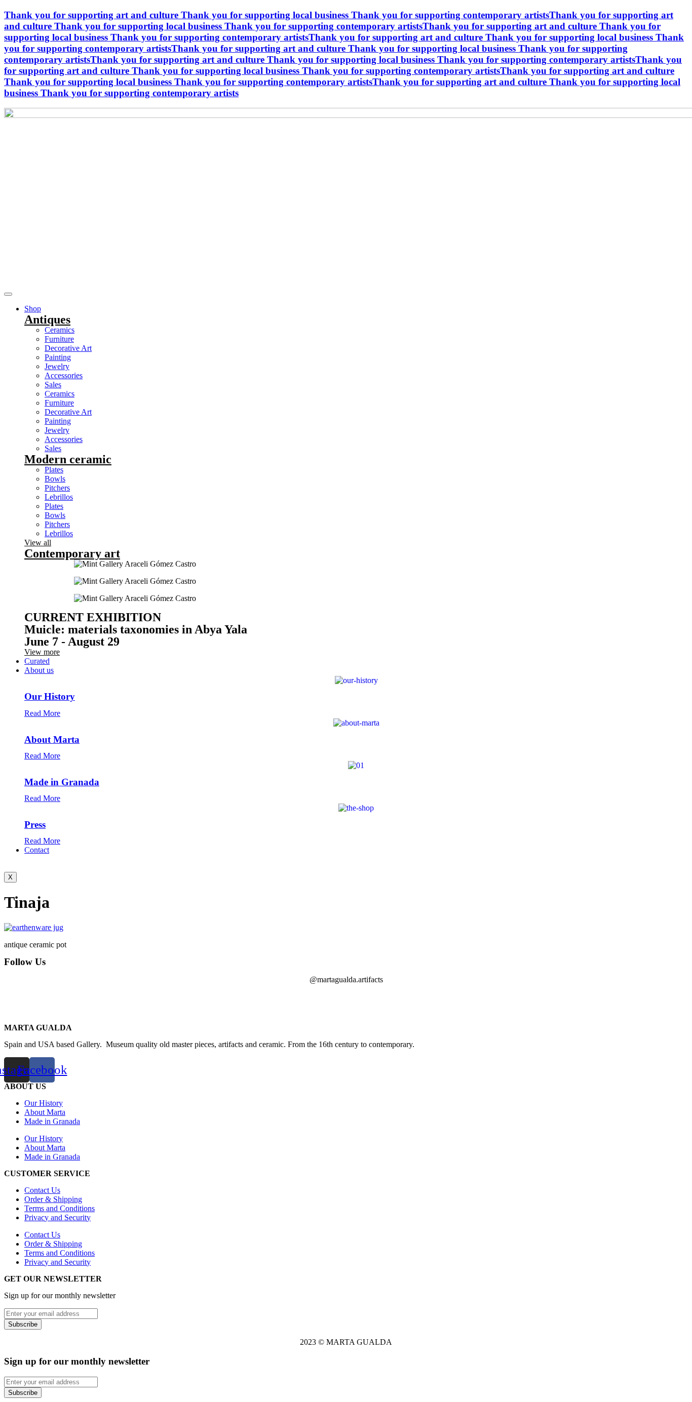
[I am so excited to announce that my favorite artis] (44, 1001)
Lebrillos (59, 497)
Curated (37, 661)
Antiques (47, 319)
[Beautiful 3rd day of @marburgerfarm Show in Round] (271, 1001)
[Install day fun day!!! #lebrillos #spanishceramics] (195, 1001)
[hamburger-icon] (8, 294)
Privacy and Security (57, 1217)
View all (37, 542)
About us (39, 670)
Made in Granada (61, 782)
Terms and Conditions (59, 1208)
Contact (36, 850)
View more (42, 652)
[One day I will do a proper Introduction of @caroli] (346, 1001)
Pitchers (57, 488)
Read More (42, 713)
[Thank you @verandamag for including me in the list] (572, 1001)
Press (35, 824)
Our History (49, 696)
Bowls (55, 478)
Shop (32, 308)
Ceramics (59, 330)
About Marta (52, 739)
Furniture (59, 339)
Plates (54, 469)
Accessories (64, 375)
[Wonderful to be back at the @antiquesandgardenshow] (647, 1001)
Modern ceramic (67, 459)
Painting (58, 357)
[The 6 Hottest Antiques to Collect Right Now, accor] (497, 1001)
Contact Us (42, 1190)
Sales (53, 384)
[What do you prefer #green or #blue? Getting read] (421, 1001)
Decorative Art (68, 348)
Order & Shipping (53, 1199)
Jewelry (57, 366)
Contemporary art (72, 553)
